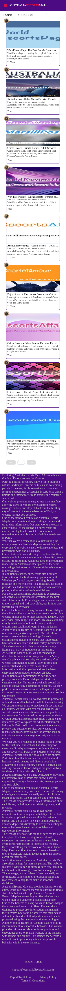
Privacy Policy (47, 977)
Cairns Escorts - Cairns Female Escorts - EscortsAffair (35, 343)
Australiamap (27, 5)
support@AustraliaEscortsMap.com (33, 969)
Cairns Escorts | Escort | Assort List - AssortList (32, 392)
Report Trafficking (20, 977)
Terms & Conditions (33, 980)
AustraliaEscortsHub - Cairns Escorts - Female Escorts (35, 99)
